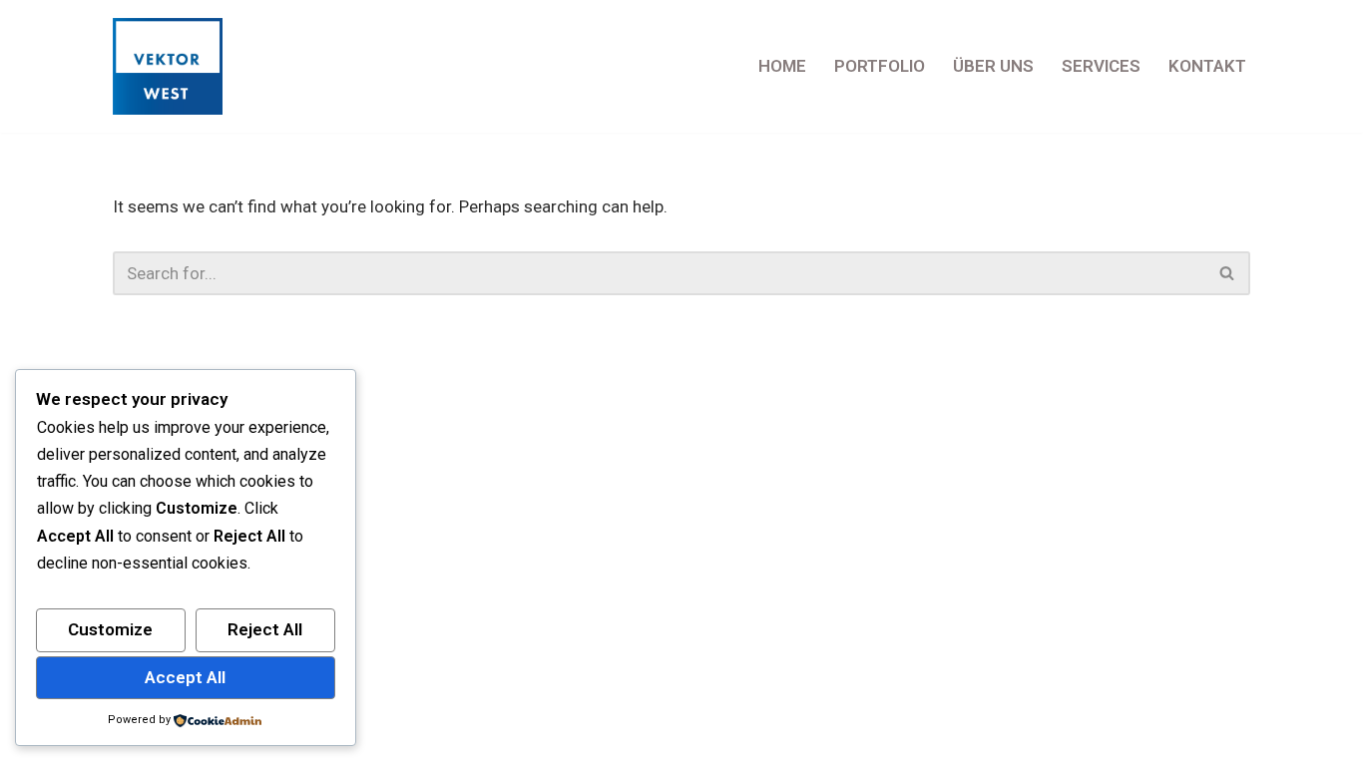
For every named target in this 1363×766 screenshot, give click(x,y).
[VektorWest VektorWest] (172, 66)
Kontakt (1207, 66)
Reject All (264, 629)
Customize (110, 629)
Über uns (993, 66)
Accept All (185, 677)
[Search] (1227, 273)
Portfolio (879, 66)
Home (782, 66)
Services (1101, 66)
